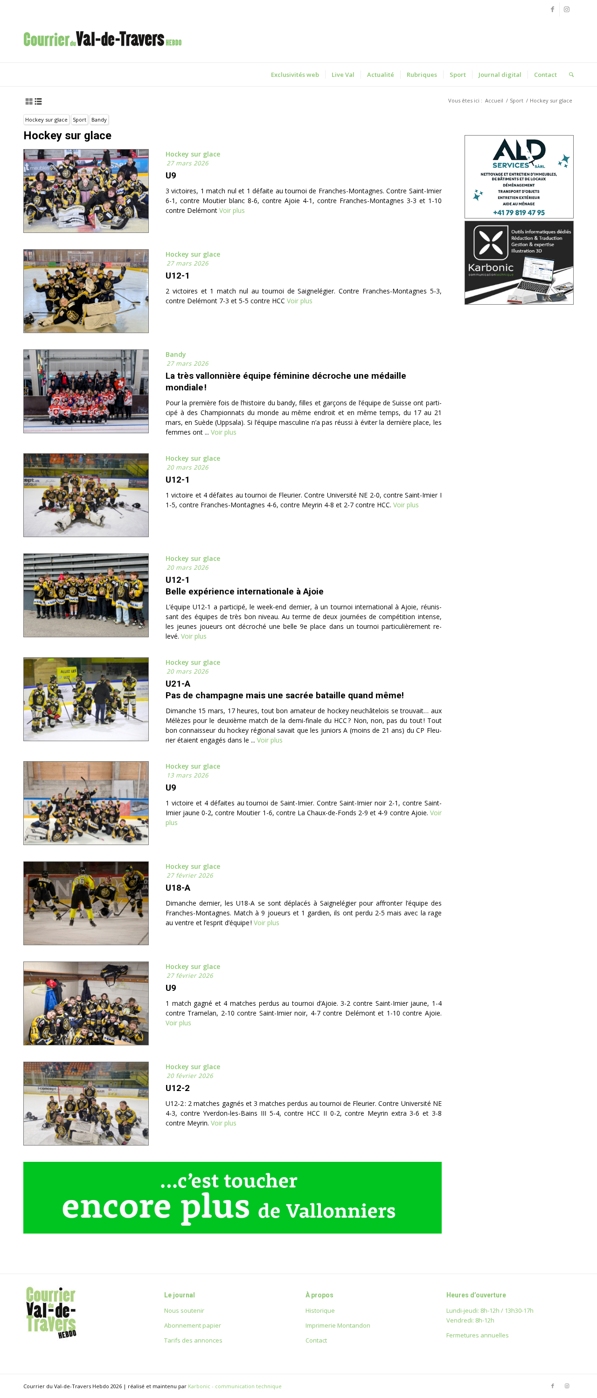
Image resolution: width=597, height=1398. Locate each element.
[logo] (102, 48)
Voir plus (231, 210)
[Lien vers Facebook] (552, 9)
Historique (320, 1310)
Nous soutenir (184, 1310)
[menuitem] (295, 74)
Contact (316, 1340)
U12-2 (178, 1088)
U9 (171, 175)
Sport (79, 119)
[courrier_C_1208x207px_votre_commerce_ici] (232, 1231)
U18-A (178, 887)
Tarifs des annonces (193, 1340)
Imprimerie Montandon (337, 1325)
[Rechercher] (568, 74)
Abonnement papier (192, 1325)
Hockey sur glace (46, 119)
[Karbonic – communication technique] (519, 302)
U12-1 (178, 275)
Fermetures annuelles (477, 1335)
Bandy (99, 119)
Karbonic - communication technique (235, 1386)
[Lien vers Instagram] (567, 9)
